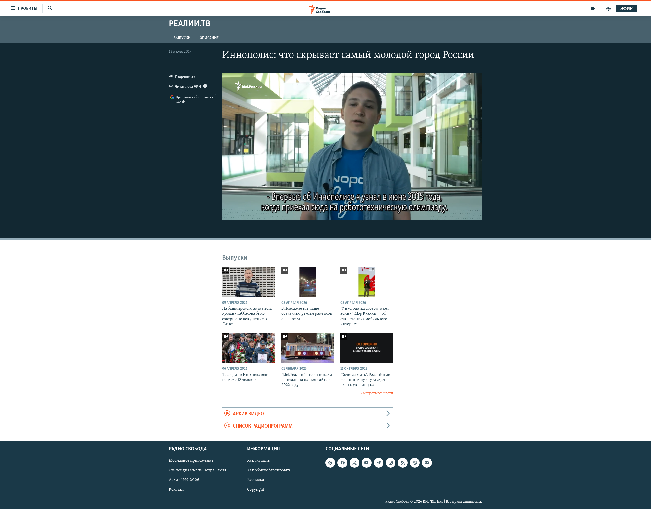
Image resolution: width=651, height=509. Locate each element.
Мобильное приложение (191, 461)
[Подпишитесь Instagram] (390, 462)
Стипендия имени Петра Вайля (197, 470)
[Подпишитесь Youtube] (366, 462)
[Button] (182, 78)
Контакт (176, 490)
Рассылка (255, 480)
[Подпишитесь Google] (330, 462)
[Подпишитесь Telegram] (378, 462)
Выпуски (181, 38)
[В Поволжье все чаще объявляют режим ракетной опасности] (307, 282)
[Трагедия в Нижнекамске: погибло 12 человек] (248, 348)
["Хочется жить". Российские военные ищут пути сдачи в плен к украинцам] (366, 348)
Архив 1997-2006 (184, 480)
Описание (209, 38)
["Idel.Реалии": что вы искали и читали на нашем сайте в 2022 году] (307, 348)
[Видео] (593, 8)
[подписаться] (427, 462)
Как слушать (258, 461)
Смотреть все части (377, 393)
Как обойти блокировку (268, 470)
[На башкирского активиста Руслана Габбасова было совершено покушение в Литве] (248, 282)
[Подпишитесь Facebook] (342, 462)
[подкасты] (608, 8)
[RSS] (402, 462)
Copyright (255, 490)
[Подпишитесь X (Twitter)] (354, 462)
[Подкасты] (415, 462)
